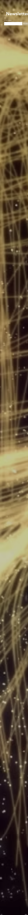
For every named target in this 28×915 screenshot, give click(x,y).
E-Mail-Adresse (7, 20)
